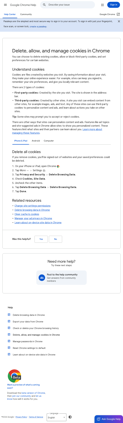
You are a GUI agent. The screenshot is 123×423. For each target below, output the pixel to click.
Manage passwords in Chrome (27, 341)
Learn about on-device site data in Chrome (38, 222)
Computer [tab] (49, 140)
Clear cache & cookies (27, 214)
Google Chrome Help (23, 5)
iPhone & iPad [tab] (20, 140)
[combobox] (72, 4)
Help (10, 307)
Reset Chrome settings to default (29, 348)
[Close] (119, 21)
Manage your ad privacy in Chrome (33, 218)
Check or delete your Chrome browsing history (36, 328)
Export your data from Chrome (28, 321)
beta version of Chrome (33, 393)
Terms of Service (36, 417)
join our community (21, 396)
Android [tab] (36, 140)
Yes (41, 239)
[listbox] (56, 417)
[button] (5, 4)
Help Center (10, 14)
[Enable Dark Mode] (70, 417)
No (55, 239)
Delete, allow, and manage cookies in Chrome (36, 335)
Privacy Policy (21, 417)
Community (26, 14)
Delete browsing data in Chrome (32, 210)
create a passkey (38, 26)
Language (54, 413)
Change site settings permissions (33, 205)
